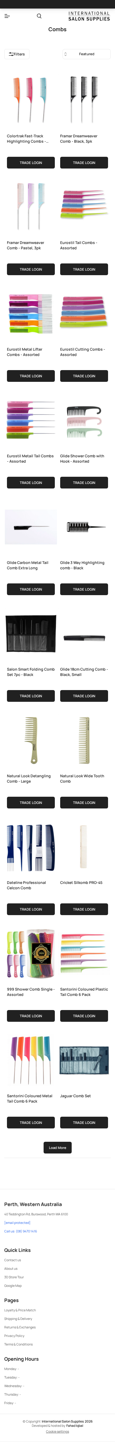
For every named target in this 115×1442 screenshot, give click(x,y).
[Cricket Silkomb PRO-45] (84, 846)
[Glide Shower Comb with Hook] (84, 419)
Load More (57, 1147)
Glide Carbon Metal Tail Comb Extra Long (27, 565)
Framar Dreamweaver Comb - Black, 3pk (78, 138)
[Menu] (7, 16)
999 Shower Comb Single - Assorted (31, 992)
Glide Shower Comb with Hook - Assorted (82, 458)
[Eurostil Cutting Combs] (84, 313)
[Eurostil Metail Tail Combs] (31, 419)
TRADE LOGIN (31, 162)
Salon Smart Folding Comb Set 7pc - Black (31, 672)
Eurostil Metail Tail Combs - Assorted (30, 458)
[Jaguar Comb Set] (84, 1059)
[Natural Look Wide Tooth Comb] (84, 739)
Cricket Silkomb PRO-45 (81, 882)
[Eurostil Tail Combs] (84, 206)
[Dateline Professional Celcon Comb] (31, 846)
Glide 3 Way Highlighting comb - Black (82, 565)
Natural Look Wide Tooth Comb (82, 778)
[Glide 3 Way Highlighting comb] (84, 526)
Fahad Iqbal (74, 1425)
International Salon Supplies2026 (67, 1421)
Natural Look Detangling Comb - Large (29, 778)
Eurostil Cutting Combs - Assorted (82, 352)
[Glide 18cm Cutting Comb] (84, 632)
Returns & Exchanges (20, 1327)
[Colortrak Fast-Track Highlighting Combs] (31, 99)
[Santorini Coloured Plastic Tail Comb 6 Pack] (84, 952)
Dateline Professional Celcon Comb (26, 885)
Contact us (12, 1260)
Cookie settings (57, 1431)
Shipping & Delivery (18, 1318)
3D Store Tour (14, 1277)
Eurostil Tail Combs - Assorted (78, 245)
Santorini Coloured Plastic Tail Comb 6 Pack (84, 992)
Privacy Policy (14, 1335)
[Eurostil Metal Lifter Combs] (31, 313)
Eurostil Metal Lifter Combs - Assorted (24, 352)
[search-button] (39, 16)
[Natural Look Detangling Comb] (31, 739)
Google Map (13, 1285)
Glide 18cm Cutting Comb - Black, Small (84, 672)
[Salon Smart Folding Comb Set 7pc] (31, 632)
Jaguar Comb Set (75, 1095)
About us (10, 1268)
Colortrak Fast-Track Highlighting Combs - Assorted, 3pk (26, 138)
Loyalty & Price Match (20, 1310)
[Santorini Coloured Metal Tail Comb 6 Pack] (31, 1059)
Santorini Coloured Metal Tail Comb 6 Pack (29, 1098)
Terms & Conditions (18, 1344)
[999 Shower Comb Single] (31, 952)
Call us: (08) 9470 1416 (20, 1231)
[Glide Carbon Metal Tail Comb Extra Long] (31, 526)
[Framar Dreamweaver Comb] (84, 99)
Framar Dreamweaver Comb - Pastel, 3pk (25, 245)
